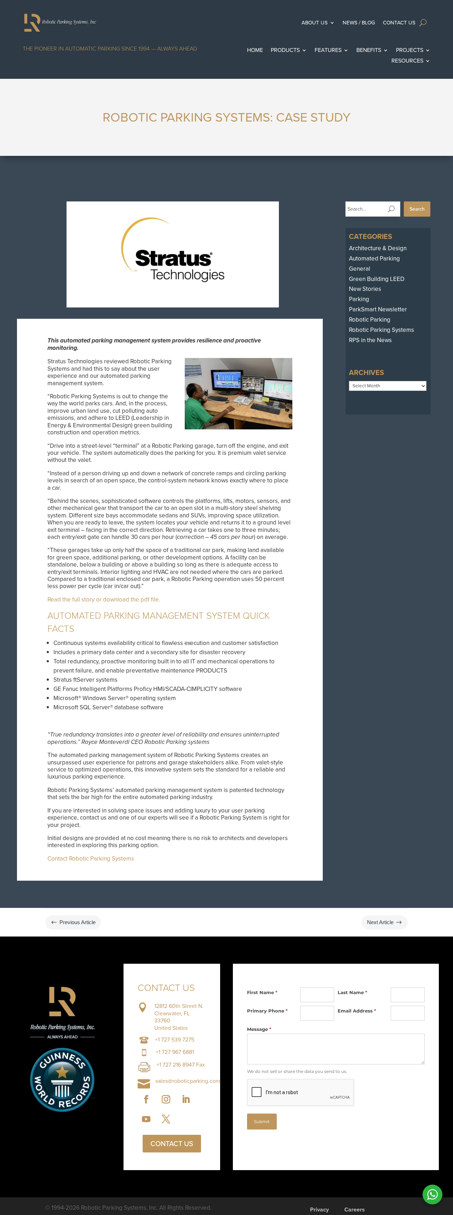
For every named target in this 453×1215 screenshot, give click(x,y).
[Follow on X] (165, 1119)
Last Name (352, 992)
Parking (359, 299)
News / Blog (359, 23)
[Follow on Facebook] (146, 1099)
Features (328, 51)
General (359, 268)
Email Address (357, 1011)
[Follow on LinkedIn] (185, 1099)
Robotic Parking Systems (381, 329)
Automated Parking (374, 258)
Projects (409, 51)
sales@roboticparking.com (187, 1081)
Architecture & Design (378, 248)
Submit (262, 1121)
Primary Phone (267, 1011)
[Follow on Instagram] (165, 1099)
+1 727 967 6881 (175, 1052)
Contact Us (399, 23)
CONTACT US (171, 1143)
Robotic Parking (369, 319)
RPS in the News (370, 340)
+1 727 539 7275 (174, 1039)
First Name (262, 992)
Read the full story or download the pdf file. (103, 599)
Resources (407, 61)
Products (285, 51)
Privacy (319, 1210)
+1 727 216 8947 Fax (180, 1065)
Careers (354, 1210)
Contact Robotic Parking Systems (90, 858)
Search (417, 209)
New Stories (365, 288)
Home (255, 51)
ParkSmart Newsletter (378, 309)
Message (259, 1029)
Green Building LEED (377, 279)
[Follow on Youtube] (146, 1119)
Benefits (368, 51)
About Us (315, 23)
